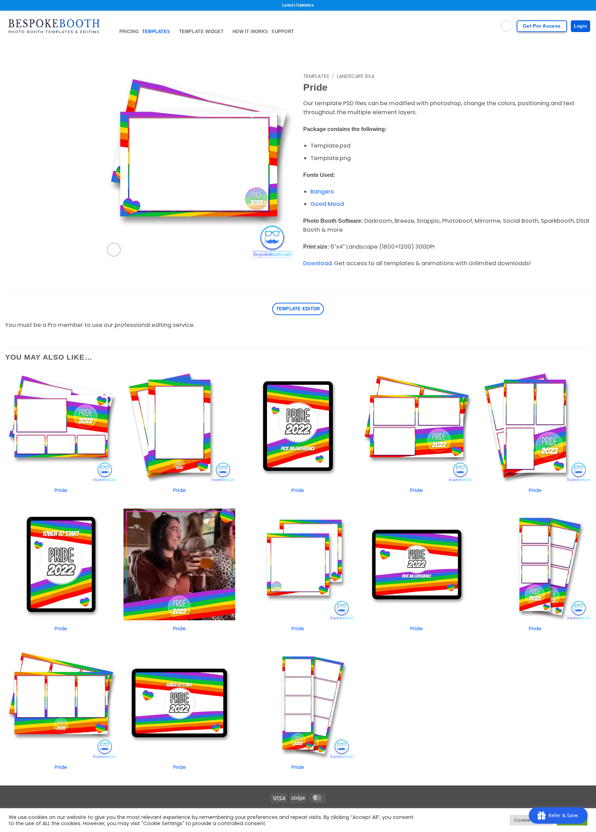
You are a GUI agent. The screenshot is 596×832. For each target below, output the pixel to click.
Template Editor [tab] (298, 308)
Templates (156, 31)
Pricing (129, 31)
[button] (114, 250)
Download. (318, 263)
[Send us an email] (586, 46)
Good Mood (327, 204)
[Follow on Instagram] (577, 46)
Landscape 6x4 (356, 76)
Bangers (322, 192)
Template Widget (201, 31)
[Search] (507, 26)
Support (282, 31)
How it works (250, 31)
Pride (60, 490)
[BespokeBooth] (57, 26)
